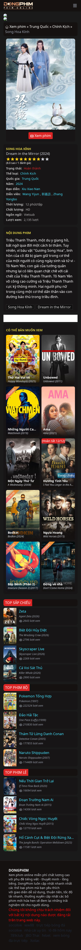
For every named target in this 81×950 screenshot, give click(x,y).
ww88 (29, 925)
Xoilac (35, 940)
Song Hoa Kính (18, 149)
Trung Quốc (30, 179)
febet (46, 935)
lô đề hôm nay (60, 930)
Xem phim (42, 135)
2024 (19, 184)
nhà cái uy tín (35, 930)
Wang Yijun (30, 194)
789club (16, 935)
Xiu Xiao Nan (31, 189)
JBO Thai (32, 935)
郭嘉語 (46, 194)
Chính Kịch (28, 173)
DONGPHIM (19, 870)
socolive (15, 925)
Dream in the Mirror (54, 307)
